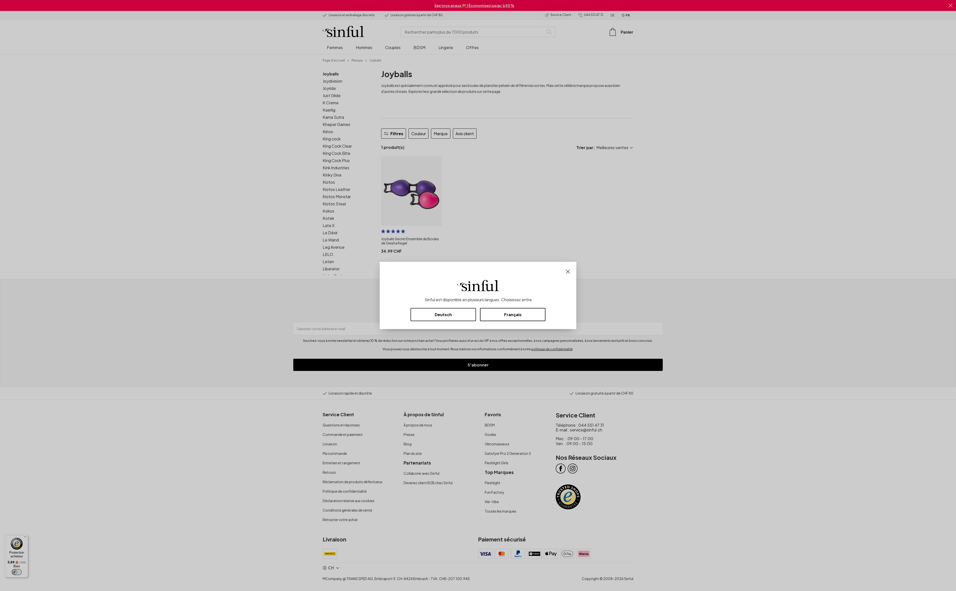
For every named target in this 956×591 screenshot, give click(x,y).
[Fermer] (567, 271)
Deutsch (443, 314)
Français (513, 314)
